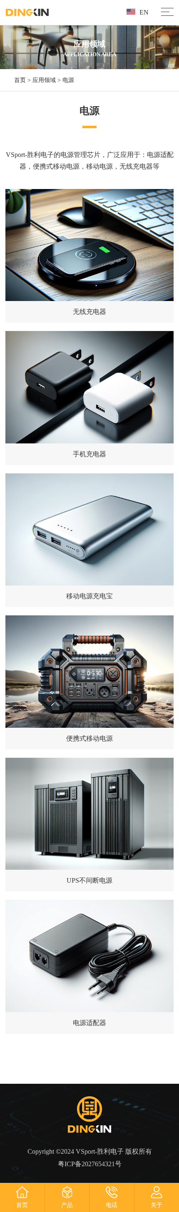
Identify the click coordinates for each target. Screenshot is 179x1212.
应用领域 (44, 80)
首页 (20, 80)
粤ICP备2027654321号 (90, 1163)
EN (144, 12)
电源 (68, 80)
